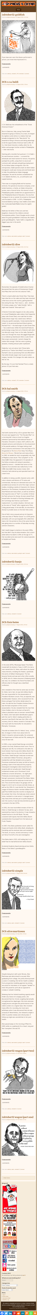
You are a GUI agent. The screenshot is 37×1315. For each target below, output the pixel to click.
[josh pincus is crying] (18, 5)
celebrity (9, 73)
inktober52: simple (12, 871)
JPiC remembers (20, 73)
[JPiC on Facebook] (10, 1258)
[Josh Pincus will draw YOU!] (10, 1239)
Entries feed (5, 1296)
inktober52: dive (11, 244)
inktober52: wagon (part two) (18, 1051)
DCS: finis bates (10, 622)
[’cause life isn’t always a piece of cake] (10, 1253)
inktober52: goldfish (13, 14)
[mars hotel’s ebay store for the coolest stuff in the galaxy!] (10, 1249)
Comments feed (6, 1298)
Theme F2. (25, 1308)
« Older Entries (6, 1178)
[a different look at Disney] (10, 1262)
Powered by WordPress (15, 1308)
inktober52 (14, 73)
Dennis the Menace (7, 453)
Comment (27, 73)
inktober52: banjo (12, 561)
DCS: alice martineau (13, 931)
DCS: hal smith (10, 388)
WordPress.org (6, 1299)
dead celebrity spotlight (17, 236)
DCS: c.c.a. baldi (10, 82)
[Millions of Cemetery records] (10, 1266)
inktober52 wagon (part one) (17, 1117)
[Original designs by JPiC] (10, 1212)
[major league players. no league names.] (10, 1270)
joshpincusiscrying (10, 17)
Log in (4, 1294)
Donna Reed (17, 451)
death (23, 236)
